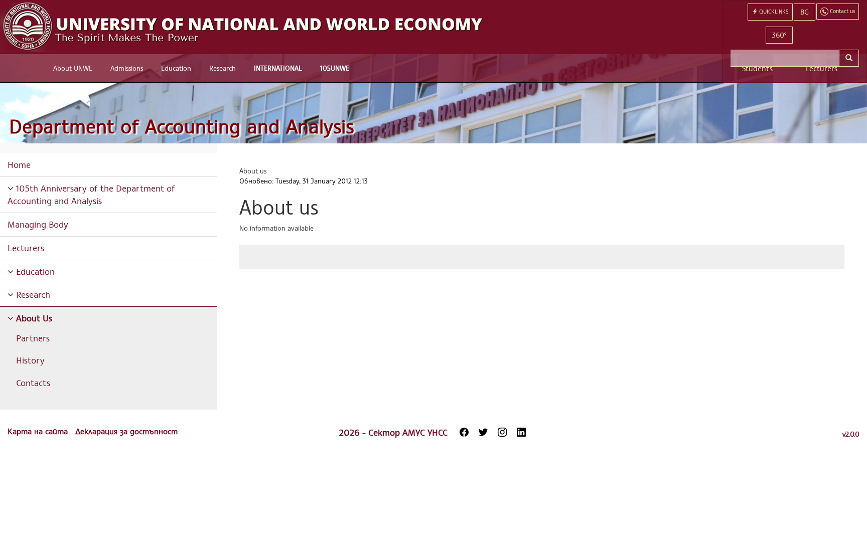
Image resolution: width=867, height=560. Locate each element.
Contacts (33, 382)
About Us (33, 317)
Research (222, 68)
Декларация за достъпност (126, 431)
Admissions (126, 68)
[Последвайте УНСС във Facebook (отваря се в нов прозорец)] (464, 432)
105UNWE (334, 68)
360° (779, 35)
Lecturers (821, 68)
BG (804, 12)
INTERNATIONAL (278, 68)
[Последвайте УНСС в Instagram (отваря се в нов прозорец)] (502, 432)
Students (757, 68)
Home (19, 164)
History (30, 359)
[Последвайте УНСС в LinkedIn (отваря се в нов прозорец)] (521, 432)
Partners (33, 337)
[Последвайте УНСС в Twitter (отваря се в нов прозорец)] (483, 432)
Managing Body (38, 224)
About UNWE (72, 68)
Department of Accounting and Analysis (181, 126)
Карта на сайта (39, 431)
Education (176, 68)
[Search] (849, 58)
